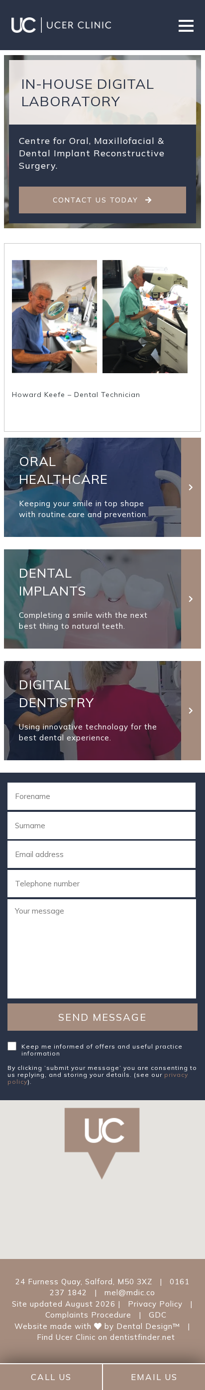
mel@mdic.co (129, 1292)
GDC (158, 1315)
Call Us (51, 1377)
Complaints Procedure (88, 1315)
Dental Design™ (148, 1326)
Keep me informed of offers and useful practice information (102, 1050)
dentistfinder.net (142, 1337)
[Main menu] (186, 24)
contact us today (97, 200)
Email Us (154, 1377)
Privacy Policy (155, 1304)
